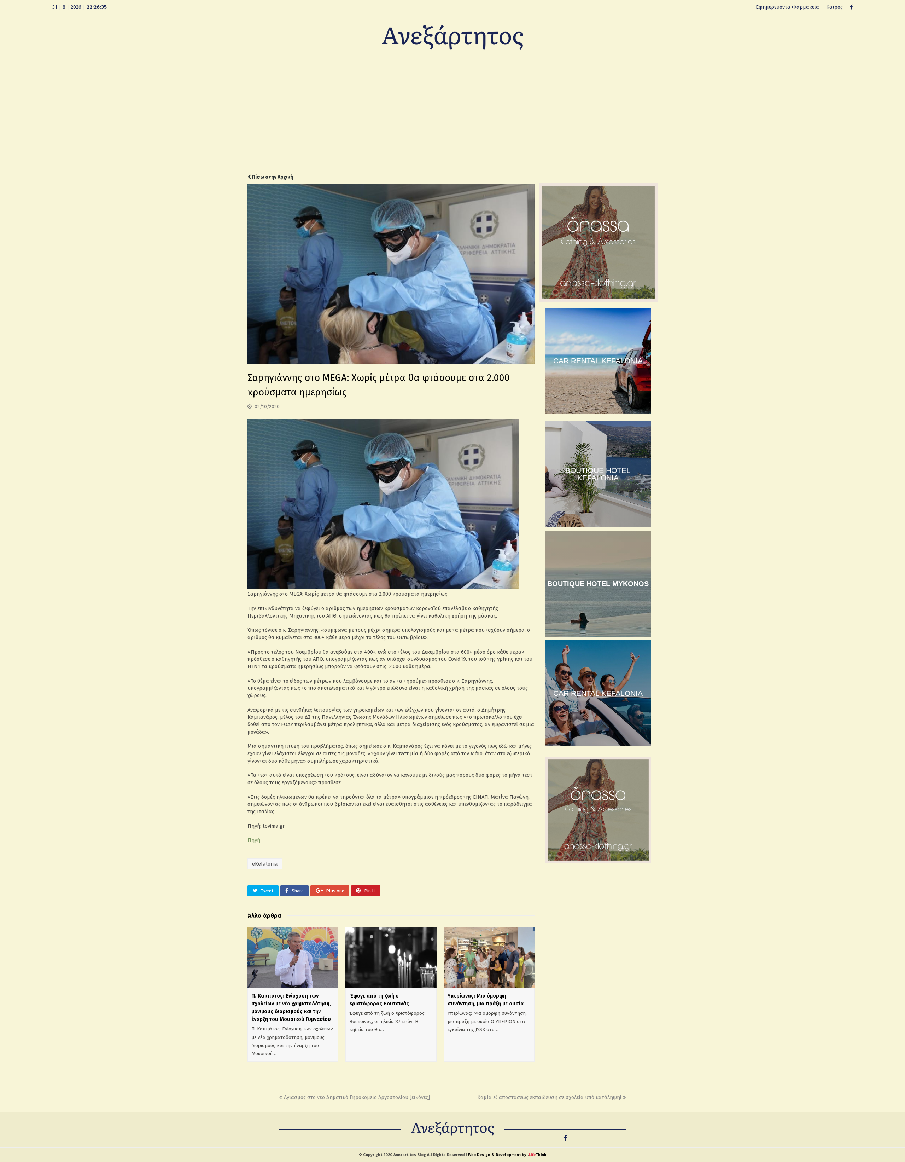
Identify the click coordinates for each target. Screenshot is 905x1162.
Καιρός (834, 7)
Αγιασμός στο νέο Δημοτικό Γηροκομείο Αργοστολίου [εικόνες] (357, 1097)
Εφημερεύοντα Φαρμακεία (787, 7)
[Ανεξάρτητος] (452, 37)
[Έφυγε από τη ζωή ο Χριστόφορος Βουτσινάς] (390, 957)
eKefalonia (265, 864)
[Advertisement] (452, 117)
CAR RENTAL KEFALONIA (598, 361)
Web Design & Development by (507, 1154)
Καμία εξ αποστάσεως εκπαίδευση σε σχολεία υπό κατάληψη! (549, 1097)
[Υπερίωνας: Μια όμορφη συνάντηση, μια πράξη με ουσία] (489, 957)
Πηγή (253, 840)
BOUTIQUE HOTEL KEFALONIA (598, 474)
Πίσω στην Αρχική (272, 177)
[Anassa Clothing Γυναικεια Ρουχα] (598, 300)
